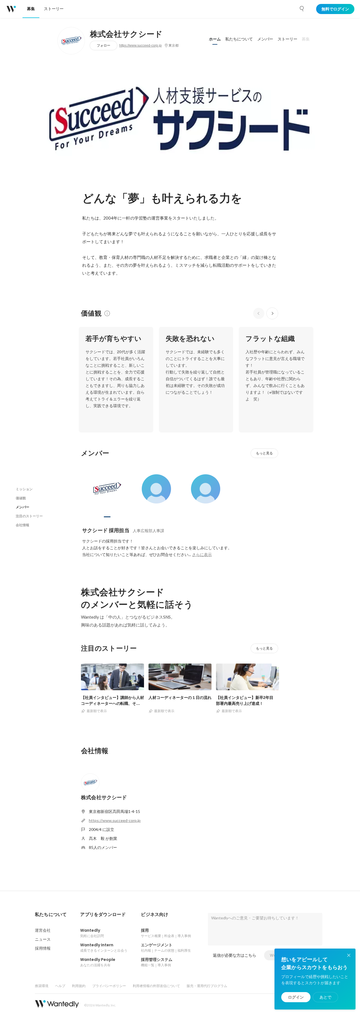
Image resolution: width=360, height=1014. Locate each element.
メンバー (265, 39)
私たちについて (239, 39)
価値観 (21, 498)
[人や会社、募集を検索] (302, 8)
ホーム (215, 39)
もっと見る (264, 453)
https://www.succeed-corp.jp (140, 45)
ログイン (296, 997)
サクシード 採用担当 (105, 530)
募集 (306, 39)
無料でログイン (335, 9)
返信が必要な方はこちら (234, 955)
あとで (325, 997)
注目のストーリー (29, 516)
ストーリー (287, 39)
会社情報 (22, 525)
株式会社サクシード (126, 34)
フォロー (103, 45)
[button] (51, 914)
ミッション (24, 489)
